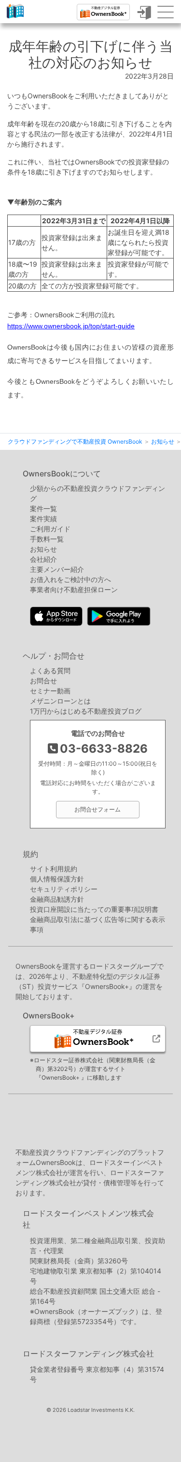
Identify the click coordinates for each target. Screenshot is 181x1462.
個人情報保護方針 (57, 879)
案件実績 (43, 518)
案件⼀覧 (43, 508)
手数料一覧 (47, 539)
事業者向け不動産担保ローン (74, 589)
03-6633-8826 (104, 749)
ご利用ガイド (50, 529)
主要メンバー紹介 (57, 569)
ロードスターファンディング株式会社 (88, 1353)
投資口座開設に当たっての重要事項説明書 (94, 909)
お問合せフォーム (97, 809)
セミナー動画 (50, 691)
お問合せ (43, 681)
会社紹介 (43, 559)
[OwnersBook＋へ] (103, 12)
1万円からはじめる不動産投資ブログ (85, 711)
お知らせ (43, 549)
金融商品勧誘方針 (57, 899)
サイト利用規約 (53, 869)
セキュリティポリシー (63, 889)
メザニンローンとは (60, 701)
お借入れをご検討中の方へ (70, 579)
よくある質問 (50, 670)
